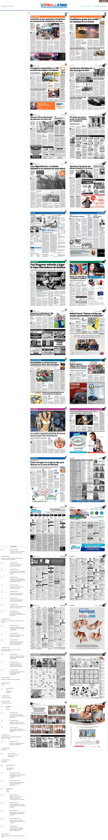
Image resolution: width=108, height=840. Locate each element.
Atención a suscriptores (86, 6)
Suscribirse (96, 6)
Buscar (11, 6)
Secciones (5, 6)
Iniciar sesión (103, 6)
